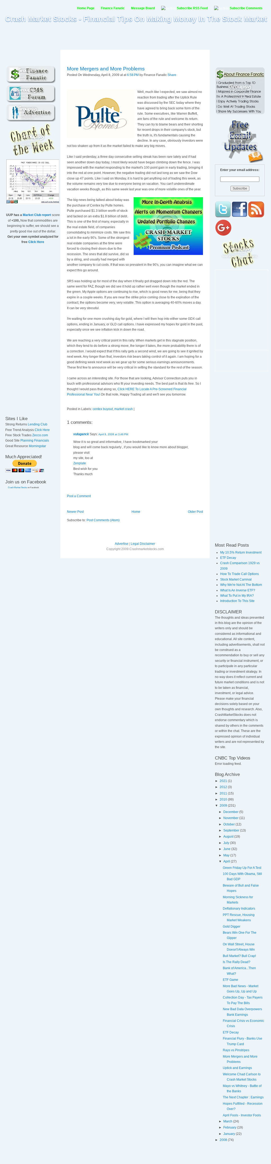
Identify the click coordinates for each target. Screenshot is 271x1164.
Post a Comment (79, 496)
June (227, 849)
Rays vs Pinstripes (236, 1050)
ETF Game (230, 980)
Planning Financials (34, 440)
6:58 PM (133, 75)
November (231, 818)
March (228, 1121)
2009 (224, 805)
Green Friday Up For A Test (242, 868)
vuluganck (81, 434)
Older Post (195, 512)
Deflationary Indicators (239, 908)
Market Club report (37, 215)
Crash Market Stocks (17, 487)
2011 (224, 793)
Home (136, 512)
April (227, 861)
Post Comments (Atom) (103, 520)
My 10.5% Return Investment (240, 552)
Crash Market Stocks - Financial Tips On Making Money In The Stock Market (136, 19)
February (230, 1127)
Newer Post (75, 512)
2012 (224, 787)
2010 (224, 799)
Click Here (36, 242)
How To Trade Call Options (239, 574)
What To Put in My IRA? (237, 595)
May (226, 855)
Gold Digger (231, 926)
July (226, 843)
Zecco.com (40, 435)
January (229, 1134)
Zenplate (79, 463)
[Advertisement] (135, 36)
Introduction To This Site (237, 601)
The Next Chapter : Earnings (243, 1097)
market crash (123, 409)
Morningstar (37, 446)
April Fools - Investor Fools (242, 1115)
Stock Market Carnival (236, 579)
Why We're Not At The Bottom (241, 585)
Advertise (121, 544)
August (228, 836)
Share (172, 75)
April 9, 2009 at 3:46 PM (113, 434)
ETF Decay (228, 558)
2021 (224, 781)
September (231, 830)
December (231, 812)
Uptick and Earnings (237, 1068)
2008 (224, 1140)
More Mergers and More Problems (106, 68)
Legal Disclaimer (143, 544)
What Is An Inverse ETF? (237, 590)
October (229, 824)
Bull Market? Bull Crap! (239, 956)
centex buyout (103, 409)
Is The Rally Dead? (236, 962)
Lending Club (37, 424)
